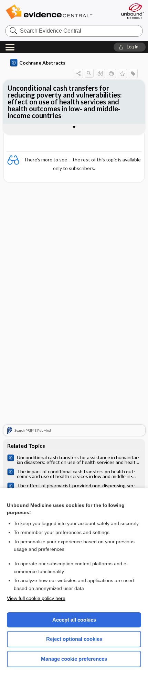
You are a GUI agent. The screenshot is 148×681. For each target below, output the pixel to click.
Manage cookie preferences (74, 659)
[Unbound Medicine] (132, 11)
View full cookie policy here (36, 598)
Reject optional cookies (74, 639)
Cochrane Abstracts (42, 63)
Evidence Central (59, 12)
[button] (130, 47)
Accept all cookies (74, 620)
